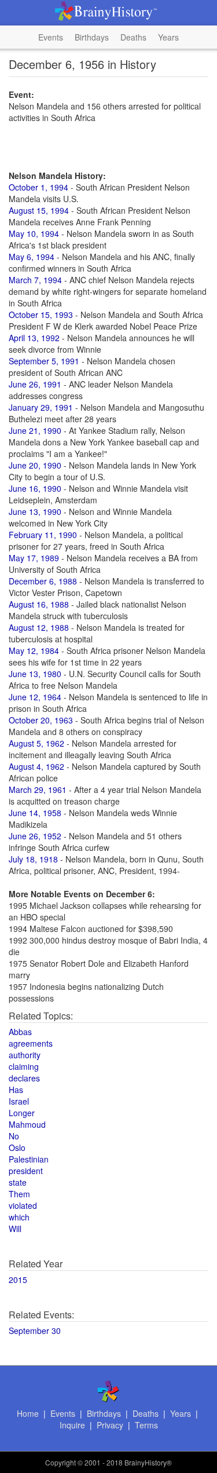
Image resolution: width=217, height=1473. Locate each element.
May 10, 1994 (34, 233)
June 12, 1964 (35, 697)
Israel (19, 1101)
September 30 (35, 1330)
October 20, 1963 (41, 720)
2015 (18, 1279)
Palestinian (29, 1159)
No (14, 1136)
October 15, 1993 (41, 314)
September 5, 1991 (44, 361)
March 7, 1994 (35, 280)
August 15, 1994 (39, 210)
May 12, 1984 (34, 650)
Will (15, 1228)
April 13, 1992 (34, 337)
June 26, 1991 (35, 384)
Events (50, 37)
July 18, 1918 (33, 859)
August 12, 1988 (39, 627)
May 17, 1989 (34, 558)
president (26, 1170)
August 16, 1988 (39, 604)
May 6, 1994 (31, 256)
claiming (24, 1066)
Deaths (133, 37)
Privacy (110, 1425)
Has (16, 1089)
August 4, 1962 (36, 766)
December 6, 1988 (43, 581)
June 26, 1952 (35, 836)
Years (168, 37)
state (18, 1182)
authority (25, 1055)
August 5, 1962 (36, 743)
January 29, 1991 (41, 407)
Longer (22, 1113)
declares (24, 1078)
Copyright (60, 1462)
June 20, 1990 (35, 465)
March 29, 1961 (38, 789)
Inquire (72, 1425)
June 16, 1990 (35, 488)
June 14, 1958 (35, 812)
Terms (146, 1425)
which (19, 1217)
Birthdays (92, 37)
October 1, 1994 (38, 187)
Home (28, 1413)
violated (23, 1205)
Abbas (20, 1031)
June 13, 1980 (35, 673)
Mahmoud (27, 1124)
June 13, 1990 (35, 511)
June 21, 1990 (35, 430)
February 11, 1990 (43, 534)
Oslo (17, 1147)
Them (19, 1194)
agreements (31, 1043)
